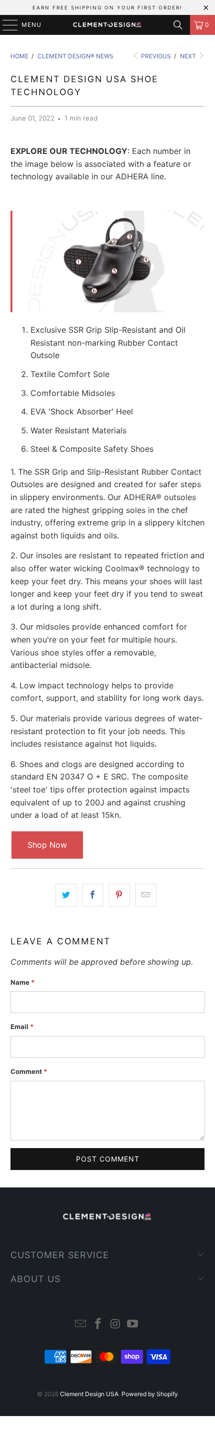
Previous (155, 56)
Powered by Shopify (150, 1394)
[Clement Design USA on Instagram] (116, 1324)
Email (22, 1027)
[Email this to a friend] (145, 895)
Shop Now (47, 845)
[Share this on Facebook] (93, 895)
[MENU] (5, 25)
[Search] (178, 25)
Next (189, 56)
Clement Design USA (89, 1394)
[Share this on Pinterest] (119, 895)
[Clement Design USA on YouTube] (133, 1324)
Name (22, 982)
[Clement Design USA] (108, 25)
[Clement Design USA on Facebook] (98, 1324)
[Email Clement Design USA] (81, 1324)
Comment (28, 1071)
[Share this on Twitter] (66, 895)
